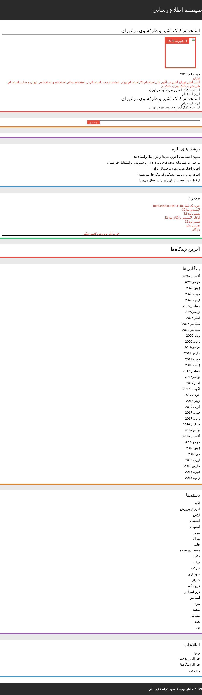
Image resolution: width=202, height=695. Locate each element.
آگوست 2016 (191, 436)
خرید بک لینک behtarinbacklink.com (176, 205)
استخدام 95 (147, 82)
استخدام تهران (129, 82)
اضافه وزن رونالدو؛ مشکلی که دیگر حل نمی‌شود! (168, 174)
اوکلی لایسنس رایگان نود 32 (182, 217)
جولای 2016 (192, 442)
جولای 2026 (192, 282)
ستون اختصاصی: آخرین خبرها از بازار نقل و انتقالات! (167, 156)
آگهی (197, 503)
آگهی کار (161, 82)
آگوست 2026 (191, 276)
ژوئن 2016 (193, 448)
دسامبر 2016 (191, 424)
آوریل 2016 (192, 460)
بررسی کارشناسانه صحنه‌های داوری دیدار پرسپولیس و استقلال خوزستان (153, 162)
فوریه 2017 (192, 412)
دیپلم (197, 562)
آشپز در (173, 82)
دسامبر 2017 (191, 371)
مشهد (196, 609)
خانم (197, 544)
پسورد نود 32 (191, 213)
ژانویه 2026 (192, 300)
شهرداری (194, 574)
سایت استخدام (17, 82)
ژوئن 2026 (193, 288)
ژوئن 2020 (193, 335)
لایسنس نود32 (191, 209)
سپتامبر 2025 (191, 323)
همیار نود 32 (192, 221)
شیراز (196, 580)
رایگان (196, 229)
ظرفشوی (193, 86)
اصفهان (195, 526)
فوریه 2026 (192, 294)
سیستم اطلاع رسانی (177, 10)
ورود (197, 652)
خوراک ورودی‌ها (190, 658)
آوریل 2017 (192, 406)
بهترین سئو (193, 225)
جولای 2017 (192, 394)
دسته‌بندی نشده (190, 550)
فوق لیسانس (191, 592)
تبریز (197, 532)
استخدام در (94, 82)
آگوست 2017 (191, 389)
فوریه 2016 (192, 471)
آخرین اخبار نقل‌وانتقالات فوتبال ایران (176, 168)
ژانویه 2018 (192, 365)
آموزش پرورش (190, 509)
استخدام (194, 520)
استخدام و (59, 82)
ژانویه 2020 (192, 341)
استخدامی (44, 82)
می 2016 (194, 454)
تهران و (32, 82)
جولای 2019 (192, 347)
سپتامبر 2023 (191, 329)
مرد (197, 603)
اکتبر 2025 (193, 317)
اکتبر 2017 (193, 383)
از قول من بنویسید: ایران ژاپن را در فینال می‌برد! (169, 180)
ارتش (196, 515)
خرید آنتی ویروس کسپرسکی (101, 233)
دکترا (197, 556)
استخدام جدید (110, 82)
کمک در (166, 86)
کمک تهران (179, 86)
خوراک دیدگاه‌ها (190, 664)
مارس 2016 (192, 466)
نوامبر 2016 (192, 430)
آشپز (197, 82)
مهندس (195, 615)
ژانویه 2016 (192, 477)
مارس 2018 (192, 353)
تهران (196, 78)
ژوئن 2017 (193, 400)
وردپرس (194, 670)
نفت (197, 621)
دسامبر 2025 (191, 306)
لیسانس (195, 597)
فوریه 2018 (192, 359)
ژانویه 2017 (192, 418)
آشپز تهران (186, 82)
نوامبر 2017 (192, 377)
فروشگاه (194, 586)
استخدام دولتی (76, 82)
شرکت (195, 568)
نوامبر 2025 (192, 312)
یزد (198, 627)
